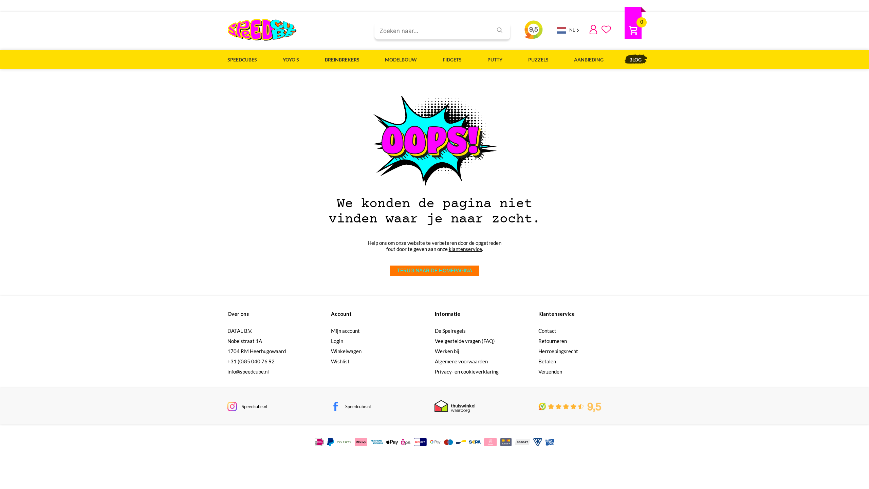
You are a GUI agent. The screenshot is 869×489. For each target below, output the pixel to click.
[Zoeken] (499, 30)
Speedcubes (242, 59)
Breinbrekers (342, 59)
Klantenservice (556, 314)
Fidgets (452, 59)
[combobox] (430, 31)
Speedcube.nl (254, 406)
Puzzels (538, 59)
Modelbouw (401, 59)
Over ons (238, 314)
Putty (494, 59)
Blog (635, 59)
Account (341, 314)
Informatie (447, 314)
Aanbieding (589, 59)
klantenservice (465, 249)
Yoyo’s (291, 59)
